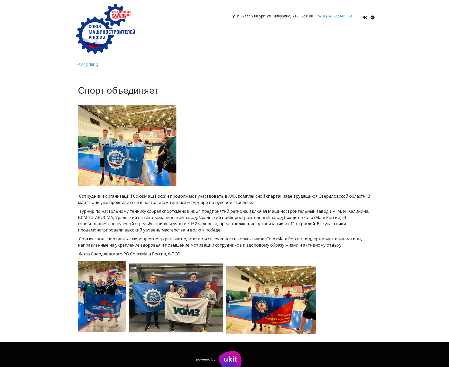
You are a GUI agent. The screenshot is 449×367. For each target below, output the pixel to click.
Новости (25, 34)
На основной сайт (196, 34)
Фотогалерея (55, 34)
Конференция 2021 (339, 34)
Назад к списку (87, 64)
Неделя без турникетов (245, 34)
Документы (85, 34)
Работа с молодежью (150, 34)
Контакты (112, 34)
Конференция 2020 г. (294, 34)
